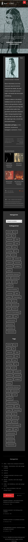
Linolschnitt (9, 293)
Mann (17, 293)
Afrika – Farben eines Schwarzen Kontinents (14, 463)
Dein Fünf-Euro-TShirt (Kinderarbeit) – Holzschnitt (19, 183)
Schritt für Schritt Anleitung (13, 312)
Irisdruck (9, 270)
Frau (6, 192)
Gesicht (13, 255)
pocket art (15, 305)
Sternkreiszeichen (11, 320)
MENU (24, 2)
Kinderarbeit (15, 278)
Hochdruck (17, 258)
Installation (17, 266)
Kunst (14, 282)
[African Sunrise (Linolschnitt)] (9, 175)
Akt (8, 191)
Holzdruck (9, 262)
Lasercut (6, 473)
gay (8, 255)
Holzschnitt (11, 192)
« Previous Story (9, 139)
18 (11, 504)
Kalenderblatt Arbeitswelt (13, 274)
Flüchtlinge (9, 251)
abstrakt (9, 232)
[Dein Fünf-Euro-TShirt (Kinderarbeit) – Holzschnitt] (18, 175)
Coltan (17, 239)
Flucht (14, 247)
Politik (8, 308)
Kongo (8, 282)
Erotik (11, 191)
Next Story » (20, 139)
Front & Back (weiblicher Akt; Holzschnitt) (9, 165)
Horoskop (9, 266)
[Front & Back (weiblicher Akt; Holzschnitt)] (9, 157)
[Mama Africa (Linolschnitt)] (18, 157)
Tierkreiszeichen (11, 332)
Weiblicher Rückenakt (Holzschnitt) (14, 43)
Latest (20, 495)
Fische (8, 247)
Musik (8, 301)
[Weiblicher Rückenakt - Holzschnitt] (12, 68)
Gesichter (9, 258)
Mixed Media (17, 297)
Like (22, 191)
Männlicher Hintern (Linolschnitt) (19, 142)
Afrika (8, 235)
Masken (9, 297)
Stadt (16, 316)
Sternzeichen (10, 324)
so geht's (9, 316)
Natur (14, 301)
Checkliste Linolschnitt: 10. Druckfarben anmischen (13, 519)
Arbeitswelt (9, 239)
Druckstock (9, 243)
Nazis (8, 305)
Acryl (15, 232)
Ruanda (15, 308)
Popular (9, 495)
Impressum (5, 537)
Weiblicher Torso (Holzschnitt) (9, 141)
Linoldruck (9, 285)
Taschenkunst (10, 328)
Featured (6, 470)
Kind (8, 278)
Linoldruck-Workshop (12, 289)
